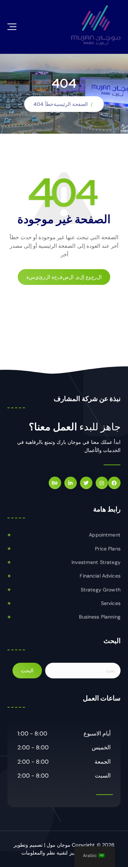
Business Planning (99, 617)
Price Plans (108, 548)
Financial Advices (100, 576)
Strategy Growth (101, 589)
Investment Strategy (96, 562)
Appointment (105, 535)
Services (111, 603)
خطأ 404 (43, 104)
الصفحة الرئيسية (71, 104)
